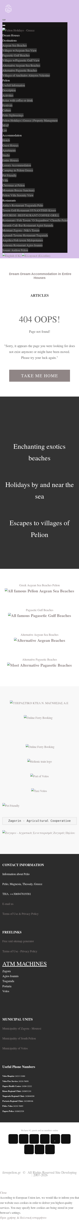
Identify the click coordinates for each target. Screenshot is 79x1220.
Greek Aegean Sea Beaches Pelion (39, 585)
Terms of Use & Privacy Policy (20, 914)
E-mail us (7, 904)
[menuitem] (11, 35)
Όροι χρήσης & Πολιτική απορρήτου (23, 1217)
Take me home (39, 376)
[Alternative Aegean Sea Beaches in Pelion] (39, 640)
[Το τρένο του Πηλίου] (39, 761)
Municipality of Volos (15, 1048)
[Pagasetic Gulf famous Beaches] (39, 615)
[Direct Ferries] (38, 717)
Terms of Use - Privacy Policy (19, 951)
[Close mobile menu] (3, 25)
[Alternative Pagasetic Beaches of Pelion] (39, 664)
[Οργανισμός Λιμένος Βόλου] (39, 775)
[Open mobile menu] (3, 19)
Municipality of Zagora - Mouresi (21, 1028)
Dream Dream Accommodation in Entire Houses (40, 276)
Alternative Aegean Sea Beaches (39, 634)
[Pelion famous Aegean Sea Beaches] (39, 590)
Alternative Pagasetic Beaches (39, 659)
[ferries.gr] (40, 746)
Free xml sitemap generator (18, 941)
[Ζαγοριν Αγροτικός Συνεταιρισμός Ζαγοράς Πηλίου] (38, 832)
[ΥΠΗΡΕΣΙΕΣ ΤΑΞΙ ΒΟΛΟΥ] (39, 790)
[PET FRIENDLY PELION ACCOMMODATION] (10, 805)
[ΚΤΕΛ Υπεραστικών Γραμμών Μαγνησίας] (39, 702)
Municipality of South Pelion (19, 1038)
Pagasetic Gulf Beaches (39, 610)
